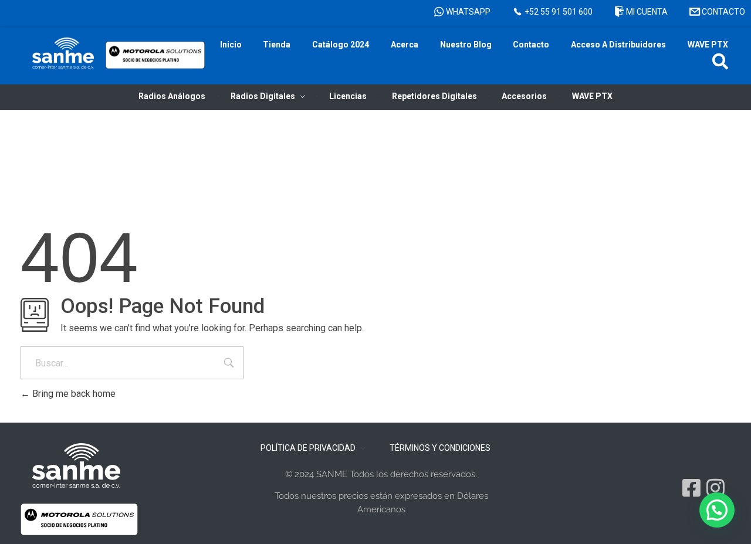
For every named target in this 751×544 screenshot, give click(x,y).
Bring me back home (73, 393)
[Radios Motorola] (63, 53)
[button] (720, 61)
